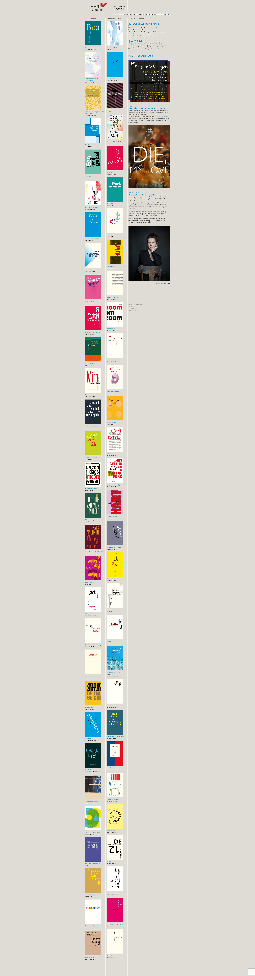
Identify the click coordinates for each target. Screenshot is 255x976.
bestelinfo (153, 14)
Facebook (169, 14)
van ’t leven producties (135, 316)
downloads (163, 14)
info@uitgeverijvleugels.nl (117, 11)
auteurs (133, 14)
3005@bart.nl (132, 308)
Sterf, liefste (161, 116)
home (126, 14)
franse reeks (142, 14)
